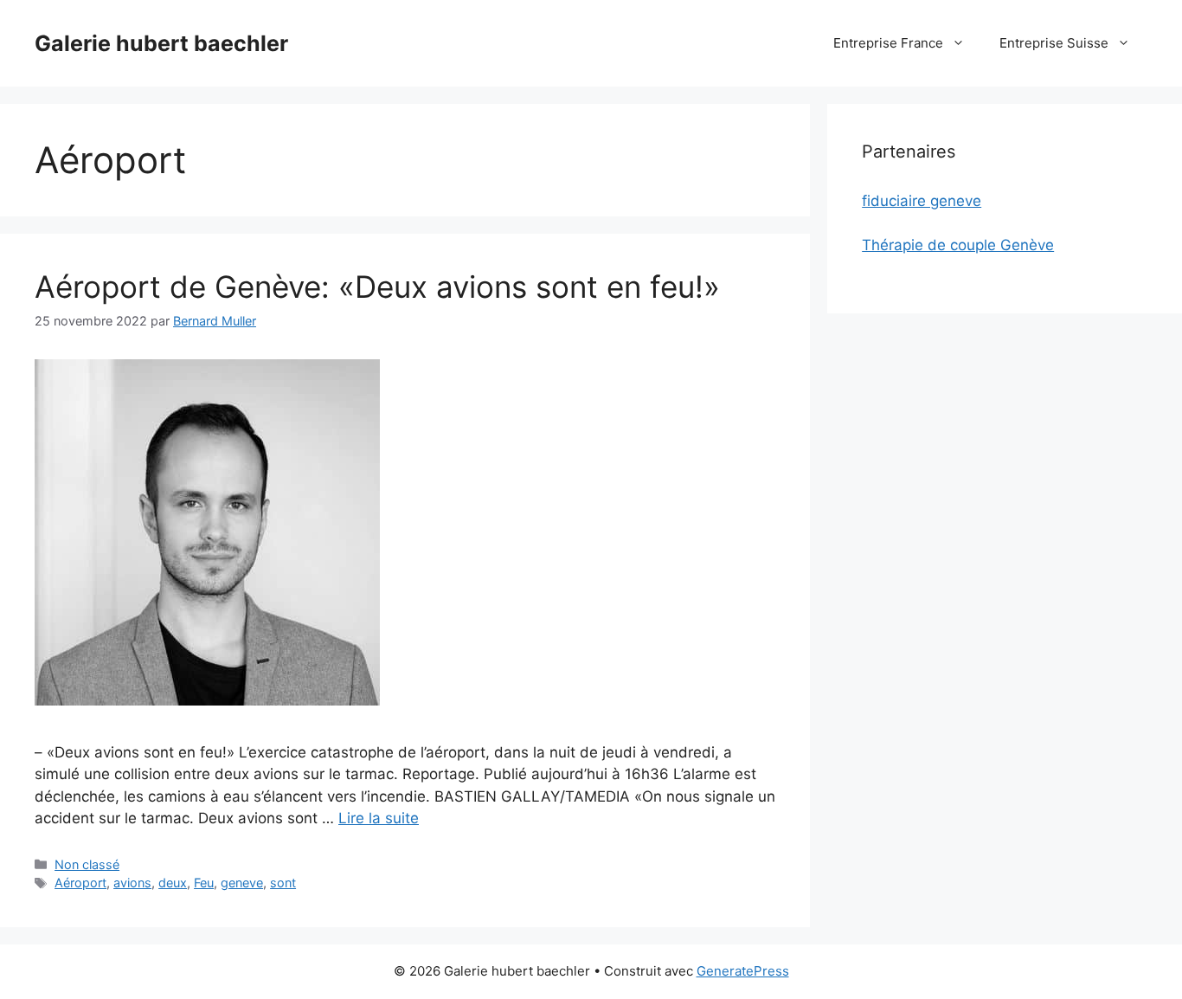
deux (172, 882)
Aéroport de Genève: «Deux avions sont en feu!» (377, 286)
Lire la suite (378, 818)
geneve (242, 882)
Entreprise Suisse (1053, 43)
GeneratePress (743, 971)
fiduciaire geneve (921, 200)
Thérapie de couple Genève (958, 245)
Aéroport (80, 882)
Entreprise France (888, 43)
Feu (204, 882)
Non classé (87, 864)
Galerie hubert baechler (161, 43)
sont (283, 882)
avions (132, 882)
